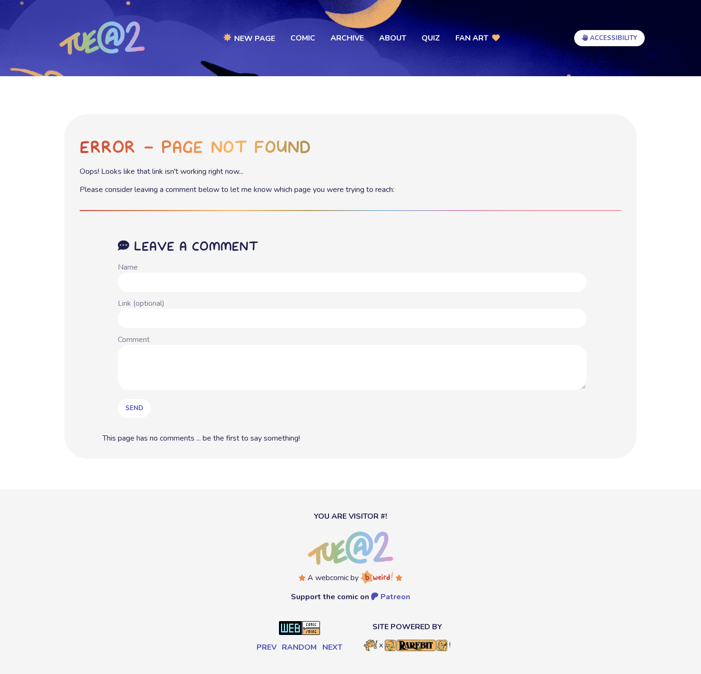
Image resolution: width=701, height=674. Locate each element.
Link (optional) (141, 303)
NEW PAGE (249, 37)
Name (128, 267)
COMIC (302, 38)
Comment (134, 339)
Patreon (394, 597)
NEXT (332, 647)
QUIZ (431, 38)
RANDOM (299, 647)
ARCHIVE (347, 38)
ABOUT (392, 38)
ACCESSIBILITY (612, 38)
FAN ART (473, 38)
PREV (267, 647)
